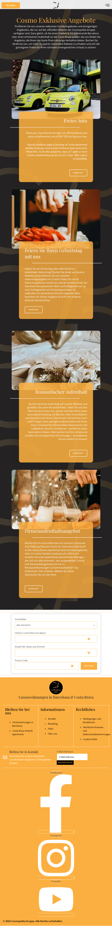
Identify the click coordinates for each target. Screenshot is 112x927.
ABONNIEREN (65, 762)
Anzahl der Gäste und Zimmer (30, 646)
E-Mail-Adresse (65, 751)
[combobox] (56, 625)
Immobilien (20, 619)
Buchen (88, 666)
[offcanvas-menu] (107, 5)
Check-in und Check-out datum (30, 632)
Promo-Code (21, 660)
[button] (10, 5)
